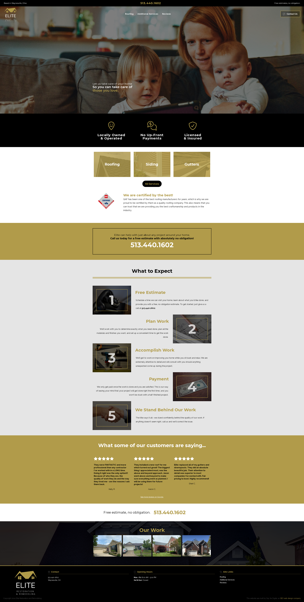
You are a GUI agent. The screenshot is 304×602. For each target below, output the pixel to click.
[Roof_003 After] (137, 546)
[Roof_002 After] (196, 546)
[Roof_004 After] (167, 546)
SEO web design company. (290, 598)
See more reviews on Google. (152, 497)
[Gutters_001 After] (107, 546)
